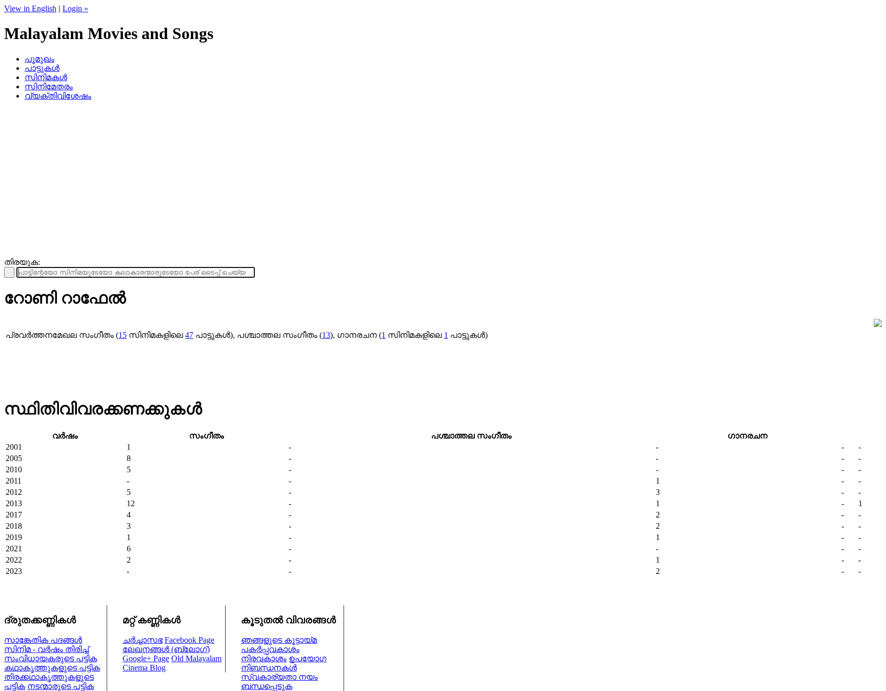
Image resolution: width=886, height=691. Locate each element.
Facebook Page (189, 640)
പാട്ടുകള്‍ (42, 68)
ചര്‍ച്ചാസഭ (143, 640)
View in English (30, 8)
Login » (75, 8)
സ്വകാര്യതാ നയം (279, 677)
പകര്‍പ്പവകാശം (270, 649)
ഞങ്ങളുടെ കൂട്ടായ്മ (279, 640)
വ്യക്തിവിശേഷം (58, 95)
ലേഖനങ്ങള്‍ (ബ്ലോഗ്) (166, 649)
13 (326, 335)
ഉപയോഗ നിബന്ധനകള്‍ (284, 663)
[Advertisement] (443, 181)
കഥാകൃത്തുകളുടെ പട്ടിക (52, 667)
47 (189, 335)
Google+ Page (146, 658)
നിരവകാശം (264, 658)
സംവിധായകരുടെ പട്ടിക (50, 658)
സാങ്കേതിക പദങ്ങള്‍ (43, 640)
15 (122, 335)
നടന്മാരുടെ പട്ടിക (60, 686)
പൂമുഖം (39, 58)
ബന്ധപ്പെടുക (266, 686)
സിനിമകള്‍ (46, 77)
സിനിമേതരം (49, 86)
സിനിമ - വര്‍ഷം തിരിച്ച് (46, 649)
